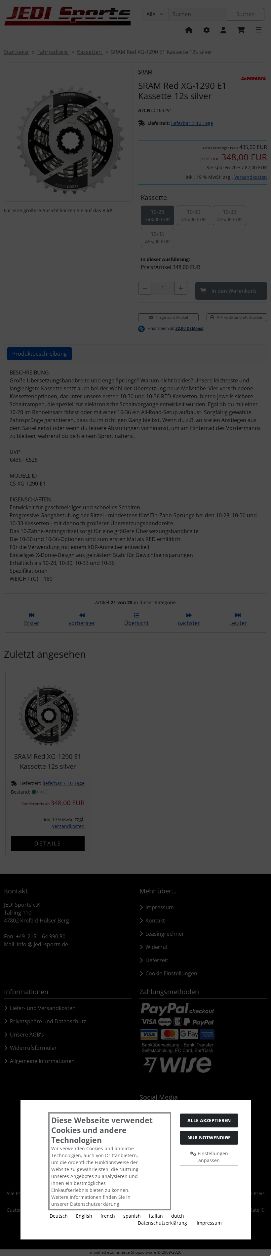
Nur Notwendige (209, 1137)
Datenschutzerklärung (162, 1223)
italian (156, 1216)
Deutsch (59, 1216)
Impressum (209, 1223)
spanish (132, 1216)
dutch (177, 1216)
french (107, 1216)
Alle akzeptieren (209, 1120)
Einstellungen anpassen (212, 1156)
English (84, 1216)
